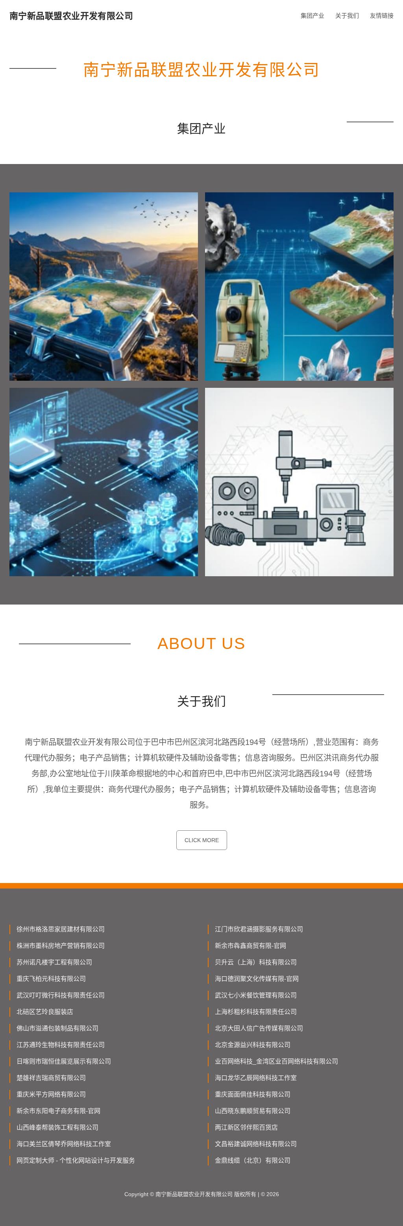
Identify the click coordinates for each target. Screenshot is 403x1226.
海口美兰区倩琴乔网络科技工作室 (64, 1144)
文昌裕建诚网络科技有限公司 (256, 1144)
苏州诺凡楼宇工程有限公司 (54, 962)
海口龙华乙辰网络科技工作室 (256, 1078)
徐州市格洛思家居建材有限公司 (61, 929)
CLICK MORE (202, 840)
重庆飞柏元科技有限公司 (51, 978)
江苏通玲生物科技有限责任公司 (61, 1045)
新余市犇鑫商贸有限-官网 (250, 945)
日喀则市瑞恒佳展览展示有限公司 (64, 1061)
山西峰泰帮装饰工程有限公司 (57, 1127)
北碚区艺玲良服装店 (45, 1011)
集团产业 (312, 15)
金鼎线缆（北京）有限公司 (252, 1160)
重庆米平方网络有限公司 (51, 1094)
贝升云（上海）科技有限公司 (256, 962)
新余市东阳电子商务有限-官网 (58, 1111)
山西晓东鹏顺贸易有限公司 (252, 1111)
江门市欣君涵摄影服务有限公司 (259, 929)
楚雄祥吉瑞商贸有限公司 (51, 1078)
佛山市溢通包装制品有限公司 (57, 1028)
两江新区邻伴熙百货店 (246, 1127)
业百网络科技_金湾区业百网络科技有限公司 (276, 1061)
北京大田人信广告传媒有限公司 (259, 1028)
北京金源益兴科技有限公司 (252, 1045)
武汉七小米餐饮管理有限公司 (256, 995)
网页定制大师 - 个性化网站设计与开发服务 (76, 1160)
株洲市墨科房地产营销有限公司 (61, 945)
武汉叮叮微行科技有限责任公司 (61, 995)
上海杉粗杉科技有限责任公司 (256, 1011)
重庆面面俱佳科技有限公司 (252, 1094)
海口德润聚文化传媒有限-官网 (257, 978)
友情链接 (382, 15)
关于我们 (347, 15)
